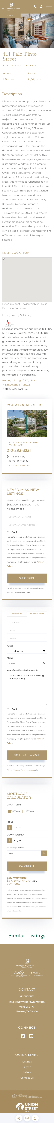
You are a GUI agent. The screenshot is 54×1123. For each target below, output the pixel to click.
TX (26, 380)
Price (10, 821)
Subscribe (27, 578)
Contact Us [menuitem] (27, 1077)
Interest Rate (15, 847)
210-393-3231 (36, 6)
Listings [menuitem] (27, 1061)
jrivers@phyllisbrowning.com (27, 1002)
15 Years (30, 811)
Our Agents (24, 466)
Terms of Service (27, 770)
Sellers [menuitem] (27, 1072)
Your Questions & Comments (22, 670)
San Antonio (12, 385)
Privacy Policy (12, 770)
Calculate (27, 866)
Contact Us (12, 466)
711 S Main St (27, 1009)
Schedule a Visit (37, 614)
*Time (10, 658)
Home (6, 380)
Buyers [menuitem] (27, 1067)
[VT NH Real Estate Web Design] (27, 1107)
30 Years (15, 811)
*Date (10, 645)
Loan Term (14, 804)
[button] (5, 30)
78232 (26, 385)
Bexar (34, 380)
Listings (17, 380)
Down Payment (16, 834)
